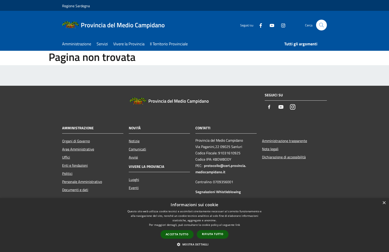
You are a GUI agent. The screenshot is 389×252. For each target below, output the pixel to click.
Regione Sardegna (76, 6)
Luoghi (134, 179)
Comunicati (137, 149)
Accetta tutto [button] (177, 234)
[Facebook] (258, 25)
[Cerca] (321, 25)
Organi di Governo (76, 141)
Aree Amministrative (78, 149)
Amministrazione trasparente (284, 140)
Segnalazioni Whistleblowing (218, 191)
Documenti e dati (75, 189)
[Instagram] (281, 25)
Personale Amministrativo (82, 181)
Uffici (66, 157)
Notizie (134, 141)
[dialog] (194, 225)
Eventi (134, 187)
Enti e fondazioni (75, 165)
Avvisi (133, 157)
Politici (67, 173)
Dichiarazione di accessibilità (284, 157)
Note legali (270, 149)
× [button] (384, 203)
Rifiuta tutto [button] (212, 234)
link (237, 225)
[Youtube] (270, 25)
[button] (194, 244)
